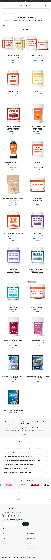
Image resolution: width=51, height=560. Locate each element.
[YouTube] (6, 515)
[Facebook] (12, 515)
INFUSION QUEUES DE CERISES (13, 340)
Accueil (3, 13)
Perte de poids (14, 20)
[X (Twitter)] (14, 515)
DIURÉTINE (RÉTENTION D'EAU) (38, 269)
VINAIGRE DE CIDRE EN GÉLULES (13, 234)
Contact (28, 531)
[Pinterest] (17, 515)
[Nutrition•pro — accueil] (25, 508)
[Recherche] (2, 9)
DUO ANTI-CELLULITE (37, 56)
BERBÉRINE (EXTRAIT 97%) (13, 127)
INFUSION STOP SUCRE (37, 340)
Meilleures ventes (5, 531)
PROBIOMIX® (13, 305)
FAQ (27, 536)
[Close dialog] (48, 539)
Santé (3, 533)
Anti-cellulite (6, 20)
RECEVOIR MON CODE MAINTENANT (37, 555)
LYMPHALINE (13, 269)
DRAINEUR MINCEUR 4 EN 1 (13, 162)
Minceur (3, 536)
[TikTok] (9, 515)
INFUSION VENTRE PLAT (38, 127)
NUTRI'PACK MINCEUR (13, 56)
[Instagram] (3, 515)
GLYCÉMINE (37, 234)
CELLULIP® (38, 162)
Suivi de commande (30, 533)
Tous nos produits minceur (35, 20)
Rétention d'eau (23, 20)
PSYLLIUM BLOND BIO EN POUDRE (13, 198)
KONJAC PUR (38, 91)
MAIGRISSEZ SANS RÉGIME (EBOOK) (13, 411)
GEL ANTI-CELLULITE (38, 305)
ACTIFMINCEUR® (13, 91)
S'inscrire (25, 524)
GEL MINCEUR (38, 198)
